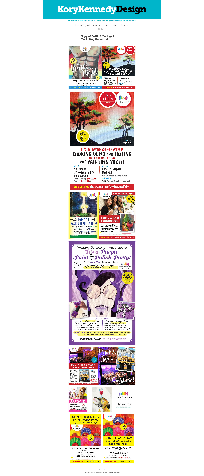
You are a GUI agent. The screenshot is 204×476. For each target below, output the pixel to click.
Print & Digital (82, 25)
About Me (110, 25)
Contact (125, 25)
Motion (97, 25)
